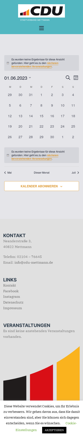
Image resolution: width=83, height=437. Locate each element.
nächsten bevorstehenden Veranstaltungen (34, 64)
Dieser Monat (41, 172)
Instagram (11, 296)
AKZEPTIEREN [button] (54, 430)
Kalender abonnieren (39, 186)
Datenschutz (13, 302)
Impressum (12, 308)
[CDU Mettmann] (41, 12)
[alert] (41, 155)
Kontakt (9, 285)
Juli (74, 172)
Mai (9, 172)
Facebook (11, 291)
